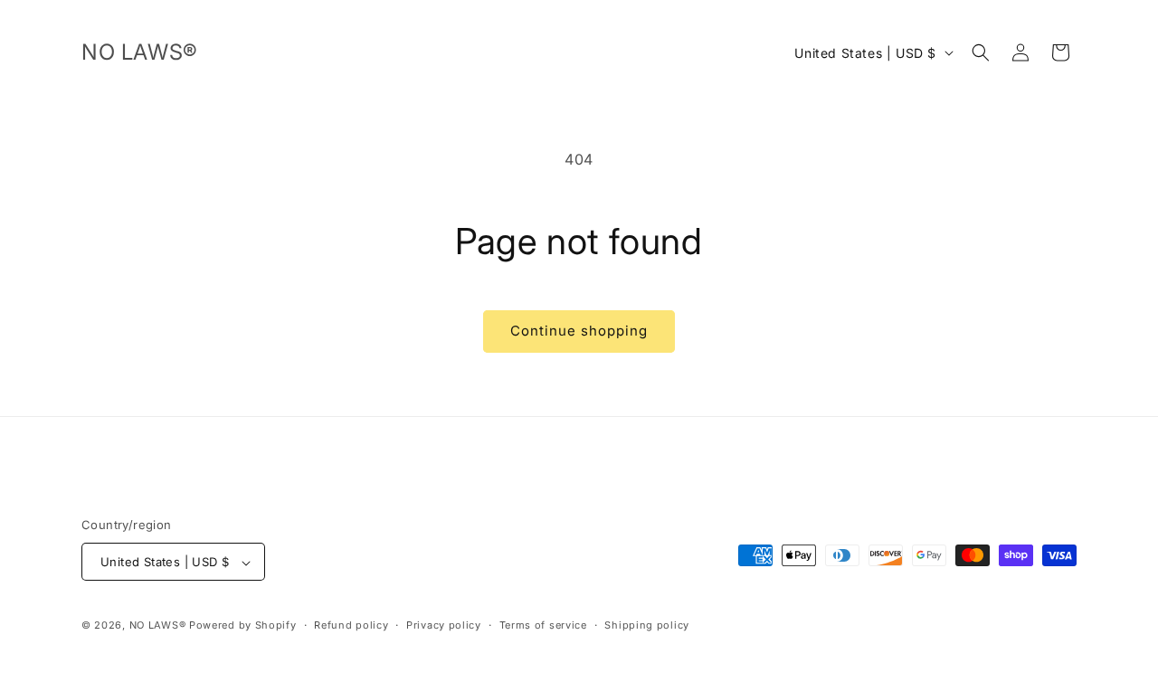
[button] (981, 52)
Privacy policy (443, 625)
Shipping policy (646, 625)
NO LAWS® (159, 626)
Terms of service (543, 625)
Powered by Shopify (243, 626)
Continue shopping (579, 330)
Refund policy (351, 625)
